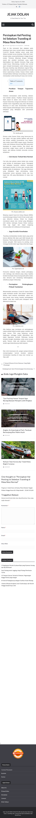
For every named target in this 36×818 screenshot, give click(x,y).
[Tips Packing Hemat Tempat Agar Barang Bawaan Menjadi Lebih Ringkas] (18, 379)
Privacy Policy (5, 791)
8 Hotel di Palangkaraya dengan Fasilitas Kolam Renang (17, 580)
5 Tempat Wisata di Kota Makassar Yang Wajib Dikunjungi (16, 364)
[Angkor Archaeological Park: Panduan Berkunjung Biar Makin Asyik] (18, 410)
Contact (3, 798)
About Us (4, 787)
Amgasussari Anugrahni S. (17, 45)
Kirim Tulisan (5, 802)
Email (3, 535)
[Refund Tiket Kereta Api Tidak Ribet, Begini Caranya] (18, 442)
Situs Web (4, 543)
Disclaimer (4, 795)
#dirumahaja (15, 64)
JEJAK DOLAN (18, 14)
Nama (3, 527)
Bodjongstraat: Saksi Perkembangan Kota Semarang (18, 369)
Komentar (5, 505)
